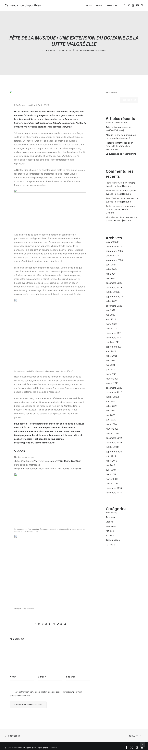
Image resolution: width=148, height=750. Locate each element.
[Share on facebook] (35, 624)
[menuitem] (88, 5)
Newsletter (112, 5)
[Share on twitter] (38, 624)
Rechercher (112, 92)
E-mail (42, 676)
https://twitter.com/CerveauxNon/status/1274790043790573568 (48, 468)
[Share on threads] (42, 624)
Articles (66, 50)
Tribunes (88, 5)
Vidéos (99, 5)
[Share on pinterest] (46, 624)
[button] (124, 5)
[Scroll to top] (142, 744)
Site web (70, 676)
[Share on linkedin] (50, 624)
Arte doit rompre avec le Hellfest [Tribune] (121, 209)
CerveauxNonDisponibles (92, 50)
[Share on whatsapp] (54, 624)
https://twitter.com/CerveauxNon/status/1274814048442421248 (48, 461)
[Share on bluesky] (57, 624)
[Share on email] (65, 624)
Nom (13, 676)
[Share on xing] (61, 624)
